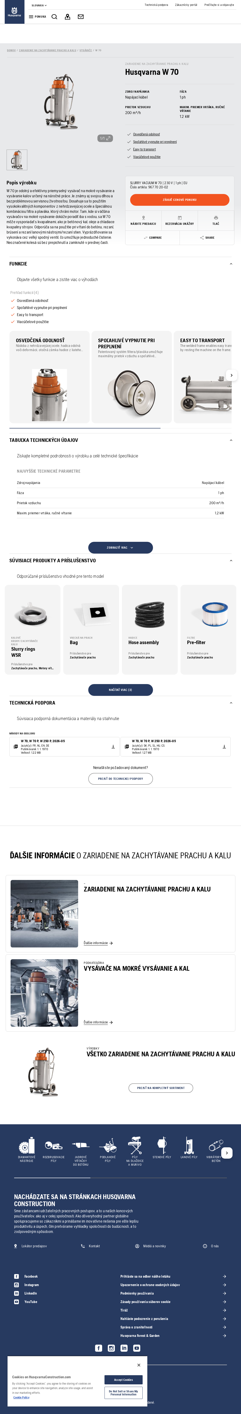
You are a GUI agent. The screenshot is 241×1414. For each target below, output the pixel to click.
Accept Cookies (123, 1380)
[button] (120, 779)
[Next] (231, 375)
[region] (77, 1381)
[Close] (139, 1365)
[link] (14, 12)
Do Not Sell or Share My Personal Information (123, 1393)
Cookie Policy (21, 1397)
